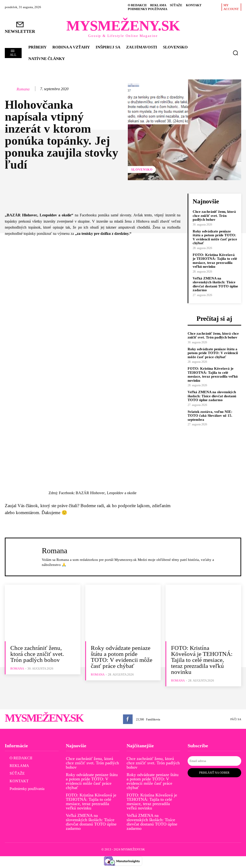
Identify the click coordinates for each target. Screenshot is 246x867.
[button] (235, 53)
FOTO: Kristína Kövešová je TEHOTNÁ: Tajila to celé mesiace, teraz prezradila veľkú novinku (215, 261)
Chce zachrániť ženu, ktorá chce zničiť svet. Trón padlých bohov (214, 215)
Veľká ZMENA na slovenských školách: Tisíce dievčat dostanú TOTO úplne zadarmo (215, 284)
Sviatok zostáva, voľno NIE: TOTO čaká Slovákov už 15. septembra (210, 416)
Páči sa (235, 719)
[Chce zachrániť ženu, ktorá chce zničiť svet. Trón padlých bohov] (42, 613)
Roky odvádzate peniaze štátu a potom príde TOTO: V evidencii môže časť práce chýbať (215, 237)
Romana (23, 89)
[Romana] (10, 89)
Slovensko (142, 169)
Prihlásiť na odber (214, 772)
